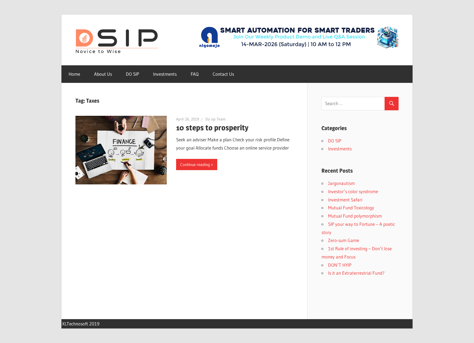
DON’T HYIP (339, 265)
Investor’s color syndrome (353, 191)
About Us (103, 74)
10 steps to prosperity (212, 127)
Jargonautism (341, 183)
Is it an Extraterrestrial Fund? (356, 273)
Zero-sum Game (343, 240)
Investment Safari (345, 200)
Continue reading (195, 164)
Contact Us (223, 74)
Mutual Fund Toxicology (351, 207)
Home (74, 74)
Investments (165, 74)
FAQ (195, 74)
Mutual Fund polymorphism (355, 216)
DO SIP (132, 74)
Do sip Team (215, 119)
